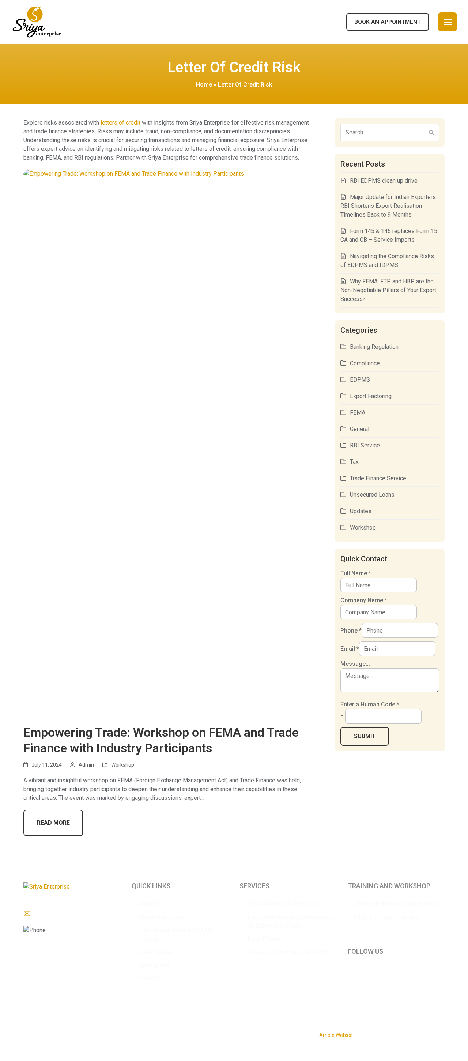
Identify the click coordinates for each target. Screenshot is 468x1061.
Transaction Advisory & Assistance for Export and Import (291, 921)
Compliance (365, 363)
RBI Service (365, 445)
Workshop (122, 765)
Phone (351, 630)
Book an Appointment (387, 22)
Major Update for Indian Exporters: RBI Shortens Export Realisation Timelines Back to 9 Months (388, 206)
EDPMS (360, 379)
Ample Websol (335, 1035)
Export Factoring (371, 396)
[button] (447, 21)
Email (349, 648)
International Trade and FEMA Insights (176, 934)
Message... (355, 663)
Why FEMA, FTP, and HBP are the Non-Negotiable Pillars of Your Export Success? (388, 290)
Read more (53, 822)
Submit (365, 736)
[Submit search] (431, 132)
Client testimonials (163, 916)
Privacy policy (132, 1032)
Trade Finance (264, 938)
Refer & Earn (155, 965)
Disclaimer (163, 1032)
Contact (148, 978)
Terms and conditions (204, 1032)
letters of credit (120, 122)
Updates (360, 511)
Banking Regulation (374, 346)
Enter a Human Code (369, 704)
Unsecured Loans (372, 494)
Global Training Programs (387, 916)
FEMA (357, 412)
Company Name (363, 600)
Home (204, 84)
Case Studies (156, 952)
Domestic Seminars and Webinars (398, 903)
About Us (150, 903)
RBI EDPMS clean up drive (384, 180)
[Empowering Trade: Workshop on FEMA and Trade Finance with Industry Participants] (168, 442)
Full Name (355, 573)
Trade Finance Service (378, 478)
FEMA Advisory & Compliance (285, 903)
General (359, 428)
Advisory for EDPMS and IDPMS (289, 952)
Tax (354, 461)
